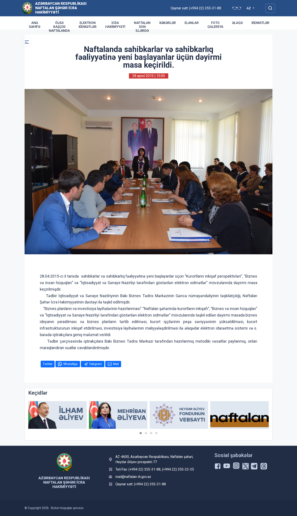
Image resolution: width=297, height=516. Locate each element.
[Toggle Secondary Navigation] (27, 42)
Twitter (48, 364)
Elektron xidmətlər (87, 25)
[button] (140, 433)
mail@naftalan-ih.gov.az (133, 477)
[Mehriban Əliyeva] (57, 415)
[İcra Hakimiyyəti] (27, 8)
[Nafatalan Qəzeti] (179, 415)
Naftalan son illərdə (142, 27)
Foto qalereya (215, 25)
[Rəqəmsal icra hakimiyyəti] (239, 415)
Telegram (95, 364)
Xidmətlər (260, 23)
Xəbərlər (167, 23)
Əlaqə (237, 23)
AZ (249, 8)
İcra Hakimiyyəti (115, 25)
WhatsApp (70, 364)
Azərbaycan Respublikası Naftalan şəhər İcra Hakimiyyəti (61, 7)
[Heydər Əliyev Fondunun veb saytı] (118, 415)
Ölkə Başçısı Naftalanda (59, 27)
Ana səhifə (34, 25)
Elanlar (192, 23)
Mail (116, 364)
